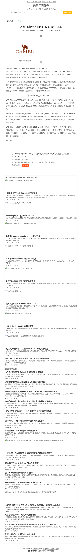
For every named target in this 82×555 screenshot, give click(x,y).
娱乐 (32, 9)
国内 (28, 1)
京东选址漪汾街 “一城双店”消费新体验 (20, 514)
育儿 (54, 9)
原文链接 (25, 165)
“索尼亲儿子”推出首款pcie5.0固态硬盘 (21, 193)
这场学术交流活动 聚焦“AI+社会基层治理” (22, 463)
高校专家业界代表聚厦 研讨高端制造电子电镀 (23, 482)
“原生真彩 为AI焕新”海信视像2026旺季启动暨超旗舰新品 (29, 453)
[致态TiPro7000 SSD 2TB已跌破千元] (18, 268)
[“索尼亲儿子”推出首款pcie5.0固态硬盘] (19, 180)
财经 (36, 9)
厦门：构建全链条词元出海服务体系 (19, 472)
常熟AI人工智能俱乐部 (51, 549)
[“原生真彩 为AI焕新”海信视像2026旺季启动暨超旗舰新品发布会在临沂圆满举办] (34, 440)
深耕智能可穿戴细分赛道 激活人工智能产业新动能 (25, 381)
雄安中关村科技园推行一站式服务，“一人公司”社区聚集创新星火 (31, 391)
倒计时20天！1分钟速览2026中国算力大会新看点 (24, 420)
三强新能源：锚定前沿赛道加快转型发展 (21, 430)
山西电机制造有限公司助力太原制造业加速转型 (24, 372)
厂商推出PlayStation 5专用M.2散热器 (21, 258)
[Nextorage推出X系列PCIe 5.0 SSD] (18, 203)
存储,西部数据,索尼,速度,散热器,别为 (21, 177)
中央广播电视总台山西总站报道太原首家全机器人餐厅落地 (28, 401)
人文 (46, 1)
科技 (43, 9)
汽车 (50, 1)
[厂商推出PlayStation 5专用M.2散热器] (19, 246)
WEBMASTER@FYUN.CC (46, 551)
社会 (36, 1)
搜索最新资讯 (67, 12)
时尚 (39, 1)
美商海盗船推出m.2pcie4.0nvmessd (21, 303)
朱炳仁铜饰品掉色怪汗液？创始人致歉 (20, 534)
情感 (43, 1)
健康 (54, 1)
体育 (28, 9)
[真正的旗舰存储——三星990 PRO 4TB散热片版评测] (24, 336)
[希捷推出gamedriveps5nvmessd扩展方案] (20, 223)
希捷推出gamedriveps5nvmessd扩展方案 (23, 236)
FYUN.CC (36, 549)
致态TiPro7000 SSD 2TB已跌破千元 (20, 281)
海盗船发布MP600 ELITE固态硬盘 (20, 326)
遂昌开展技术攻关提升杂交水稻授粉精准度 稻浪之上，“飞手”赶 (30, 524)
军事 (39, 9)
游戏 (46, 9)
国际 (32, 1)
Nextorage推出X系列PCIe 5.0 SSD (20, 215)
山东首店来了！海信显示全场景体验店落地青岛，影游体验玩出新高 (33, 505)
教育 (50, 9)
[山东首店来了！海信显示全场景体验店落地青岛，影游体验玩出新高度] (30, 492)
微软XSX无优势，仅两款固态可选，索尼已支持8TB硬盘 (27, 358)
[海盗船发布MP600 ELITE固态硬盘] (18, 313)
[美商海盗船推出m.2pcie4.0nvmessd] (18, 291)
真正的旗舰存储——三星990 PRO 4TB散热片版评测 (27, 348)
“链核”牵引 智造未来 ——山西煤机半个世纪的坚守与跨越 (28, 411)
